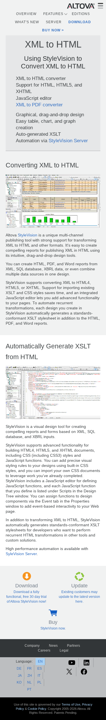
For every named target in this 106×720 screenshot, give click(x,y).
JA (20, 676)
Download (79, 22)
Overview (26, 14)
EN (40, 661)
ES (39, 669)
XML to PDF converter (39, 104)
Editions (81, 14)
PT (29, 689)
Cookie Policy (37, 708)
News (53, 646)
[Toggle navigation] (100, 6)
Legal (64, 650)
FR (29, 669)
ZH (29, 676)
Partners (73, 646)
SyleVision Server (21, 554)
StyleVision (27, 235)
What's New (27, 22)
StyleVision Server (68, 140)
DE (19, 669)
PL (39, 682)
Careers (44, 650)
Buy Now (51, 30)
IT (39, 676)
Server (54, 22)
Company (32, 646)
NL (29, 682)
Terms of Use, (72, 704)
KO (19, 682)
